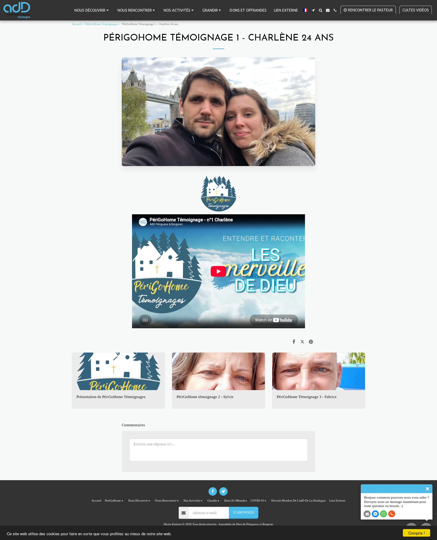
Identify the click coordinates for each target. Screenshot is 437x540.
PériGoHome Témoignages (101, 24)
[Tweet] (302, 342)
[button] (92, 10)
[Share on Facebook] (294, 342)
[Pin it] (311, 342)
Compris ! (416, 533)
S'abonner (243, 512)
